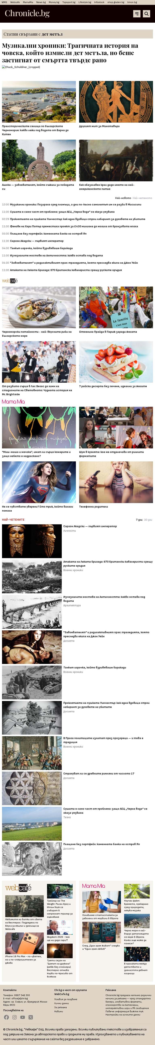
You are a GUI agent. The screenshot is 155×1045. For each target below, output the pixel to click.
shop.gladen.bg (116, 2)
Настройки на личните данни (123, 1014)
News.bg (41, 2)
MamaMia (28, 2)
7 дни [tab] (139, 519)
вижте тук (136, 1011)
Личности (69, 530)
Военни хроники (73, 570)
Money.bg (54, 2)
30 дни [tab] (148, 519)
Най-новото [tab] (123, 198)
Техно (67, 817)
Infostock (99, 2)
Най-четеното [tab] (142, 198)
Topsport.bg (68, 2)
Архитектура (72, 605)
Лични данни (61, 1003)
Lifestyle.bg (85, 2)
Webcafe (15, 2)
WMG (4, 2)
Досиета (68, 641)
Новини (58, 1011)
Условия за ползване (65, 999)
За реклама (60, 1007)
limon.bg (132, 2)
